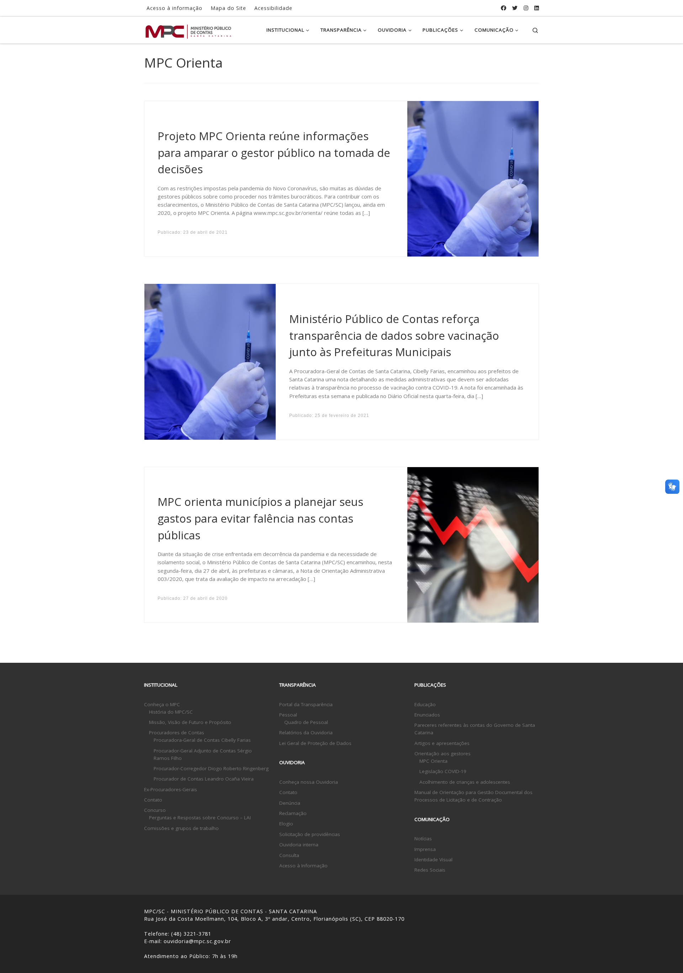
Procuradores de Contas (176, 732)
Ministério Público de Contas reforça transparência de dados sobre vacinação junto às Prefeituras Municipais (394, 335)
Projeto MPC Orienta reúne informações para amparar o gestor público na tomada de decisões (274, 152)
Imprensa (425, 849)
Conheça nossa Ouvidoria (308, 782)
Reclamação (293, 813)
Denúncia (289, 803)
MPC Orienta (433, 761)
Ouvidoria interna (298, 844)
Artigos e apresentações (442, 743)
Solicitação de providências (309, 834)
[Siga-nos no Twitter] (515, 8)
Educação (425, 704)
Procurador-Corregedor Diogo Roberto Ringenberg (211, 768)
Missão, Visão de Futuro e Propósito (190, 722)
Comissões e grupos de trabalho (181, 828)
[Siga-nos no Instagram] (526, 8)
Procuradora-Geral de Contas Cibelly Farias (202, 740)
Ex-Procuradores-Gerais (170, 789)
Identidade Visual (433, 859)
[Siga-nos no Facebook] (503, 8)
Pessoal (288, 715)
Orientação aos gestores (442, 753)
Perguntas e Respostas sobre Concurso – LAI (200, 817)
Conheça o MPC (162, 704)
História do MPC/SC (171, 712)
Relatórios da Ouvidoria (306, 732)
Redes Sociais (429, 870)
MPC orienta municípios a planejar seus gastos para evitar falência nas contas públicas (260, 518)
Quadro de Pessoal (306, 722)
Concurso (155, 810)
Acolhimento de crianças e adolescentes (464, 782)
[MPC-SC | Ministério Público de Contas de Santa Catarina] (188, 29)
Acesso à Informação (303, 865)
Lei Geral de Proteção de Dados (315, 743)
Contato (153, 800)
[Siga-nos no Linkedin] (536, 8)
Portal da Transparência (306, 704)
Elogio (286, 823)
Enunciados (427, 715)
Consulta (289, 855)
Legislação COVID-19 (442, 771)
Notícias (423, 838)
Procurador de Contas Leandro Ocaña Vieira (204, 779)
